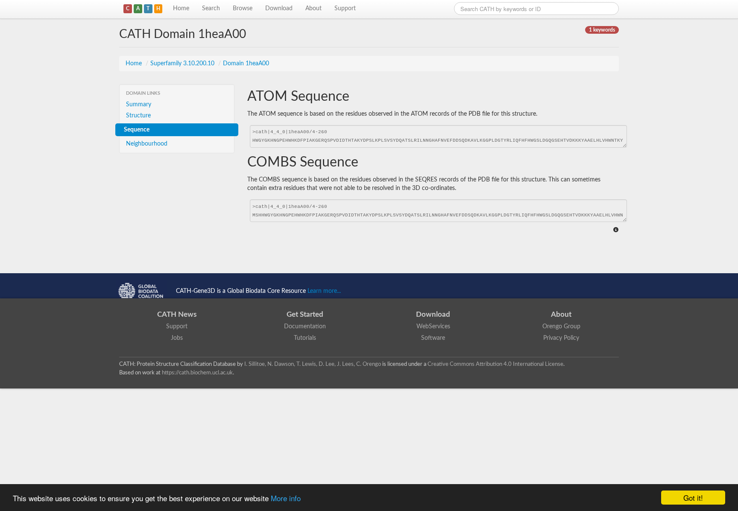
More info (286, 498)
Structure (138, 116)
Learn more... (324, 291)
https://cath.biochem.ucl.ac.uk (197, 372)
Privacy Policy (561, 338)
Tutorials (305, 338)
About (313, 9)
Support (345, 9)
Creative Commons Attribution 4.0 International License (495, 364)
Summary (138, 105)
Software (433, 338)
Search (211, 9)
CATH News (176, 314)
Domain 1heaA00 (246, 64)
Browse (242, 9)
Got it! (693, 497)
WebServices (433, 327)
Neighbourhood (146, 144)
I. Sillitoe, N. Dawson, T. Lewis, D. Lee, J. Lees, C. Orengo (312, 364)
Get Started (305, 314)
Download (279, 9)
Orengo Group (561, 327)
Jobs (177, 338)
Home (181, 9)
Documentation (305, 327)
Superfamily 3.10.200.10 (183, 64)
